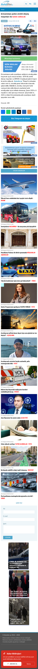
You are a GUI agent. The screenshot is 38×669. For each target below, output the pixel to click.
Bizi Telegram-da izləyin (20, 118)
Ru (30, 4)
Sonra (29, 664)
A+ (35, 21)
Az (26, 4)
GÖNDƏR (7, 537)
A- (30, 21)
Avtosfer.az (18, 81)
